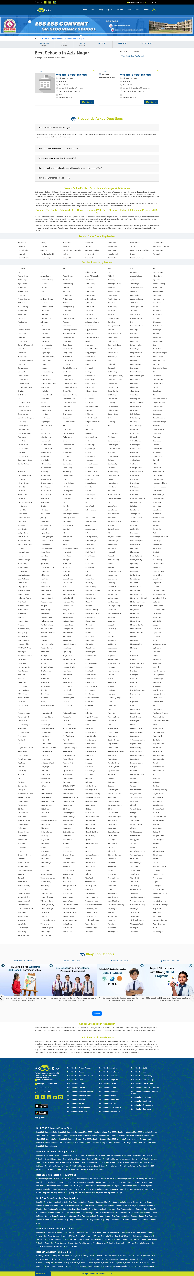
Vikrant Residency (24, 916)
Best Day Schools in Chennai (139, 1256)
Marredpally (157, 613)
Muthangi (133, 648)
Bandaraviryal (45, 337)
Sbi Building (45, 809)
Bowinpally (112, 368)
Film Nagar (112, 437)
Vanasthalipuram (47, 897)
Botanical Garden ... (70, 368)
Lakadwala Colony (114, 571)
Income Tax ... (113, 506)
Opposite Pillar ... (69, 705)
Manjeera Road (135, 609)
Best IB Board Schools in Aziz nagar (94, 1041)
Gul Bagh (156, 460)
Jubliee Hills (157, 529)
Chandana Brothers (115, 379)
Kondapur (156, 556)
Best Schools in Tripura (107, 1103)
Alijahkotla (111, 287)
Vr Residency (45, 924)
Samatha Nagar (135, 790)
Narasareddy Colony (137, 663)
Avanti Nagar (157, 314)
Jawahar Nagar (158, 517)
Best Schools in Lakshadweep (142, 1080)
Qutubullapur (157, 740)
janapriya (44, 517)
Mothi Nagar (67, 640)
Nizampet (111, 694)
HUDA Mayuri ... (90, 494)
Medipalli (88, 625)
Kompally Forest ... (136, 556)
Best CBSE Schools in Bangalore (70, 1132)
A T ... (65, 272)
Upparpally (89, 889)
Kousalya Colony (136, 560)
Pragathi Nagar (158, 728)
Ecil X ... (110, 429)
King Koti (156, 552)
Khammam (89, 242)
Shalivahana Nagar (92, 817)
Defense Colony (46, 406)
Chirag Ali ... (67, 391)
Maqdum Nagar (68, 613)
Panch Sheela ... (135, 713)
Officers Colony (158, 698)
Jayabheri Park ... (91, 521)
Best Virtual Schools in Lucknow (131, 1236)
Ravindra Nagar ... (136, 763)
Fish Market (157, 437)
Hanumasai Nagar (24, 475)
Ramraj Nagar (113, 759)
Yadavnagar (112, 928)
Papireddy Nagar (114, 717)
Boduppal (111, 364)
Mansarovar (22, 613)
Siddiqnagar (22, 836)
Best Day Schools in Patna (53, 1266)
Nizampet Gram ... (159, 694)
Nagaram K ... (135, 655)
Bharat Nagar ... (113, 356)
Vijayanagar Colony (70, 912)
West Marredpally (47, 928)
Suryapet (66, 246)
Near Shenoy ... (46, 678)
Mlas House (67, 636)
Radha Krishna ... (47, 744)
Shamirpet (134, 817)
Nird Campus (90, 694)
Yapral (155, 928)
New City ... (112, 686)
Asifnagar (133, 310)
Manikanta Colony (91, 609)
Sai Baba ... (112, 778)
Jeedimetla (156, 521)
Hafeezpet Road (136, 468)
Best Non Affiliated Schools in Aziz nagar (83, 1052)
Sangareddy (67, 258)
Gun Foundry (112, 464)
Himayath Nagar (69, 483)
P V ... (87, 709)
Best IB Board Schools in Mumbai (88, 1159)
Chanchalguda (23, 379)
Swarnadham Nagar (25, 870)
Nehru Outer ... (113, 682)
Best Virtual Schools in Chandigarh (111, 1243)
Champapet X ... (158, 376)
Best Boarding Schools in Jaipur (70, 1189)
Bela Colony (22, 349)
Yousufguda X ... (113, 932)
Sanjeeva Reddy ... (47, 797)
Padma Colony (135, 709)
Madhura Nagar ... (47, 594)
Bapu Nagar (45, 341)
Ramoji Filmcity (68, 759)
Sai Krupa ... (67, 782)
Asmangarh (22, 314)
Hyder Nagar (45, 498)
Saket (42, 790)
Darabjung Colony (24, 402)
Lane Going (44, 579)
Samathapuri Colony (160, 790)
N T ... (132, 652)
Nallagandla (157, 659)
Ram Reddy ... (113, 755)
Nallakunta (22, 663)
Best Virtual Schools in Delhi (47, 1232)
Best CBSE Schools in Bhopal (119, 1139)
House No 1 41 (23, 491)
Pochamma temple (47, 728)
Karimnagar (112, 242)
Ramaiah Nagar (158, 755)
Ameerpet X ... (45, 295)
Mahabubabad (158, 250)
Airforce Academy (159, 284)
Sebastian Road (158, 809)
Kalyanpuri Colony (114, 537)
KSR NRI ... (111, 567)
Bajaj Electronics (91, 330)
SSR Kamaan (45, 859)
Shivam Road (157, 828)
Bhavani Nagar (68, 360)
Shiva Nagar (67, 828)
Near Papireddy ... (159, 675)
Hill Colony (111, 479)
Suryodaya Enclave (159, 866)
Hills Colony (134, 479)
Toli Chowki (112, 882)
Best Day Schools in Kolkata (92, 1256)
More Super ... (45, 640)
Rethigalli (133, 767)
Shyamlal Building (91, 832)
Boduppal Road (135, 364)
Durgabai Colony (69, 422)
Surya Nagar (112, 866)
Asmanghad (45, 314)
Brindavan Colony (47, 372)
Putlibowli (21, 740)
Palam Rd (88, 713)
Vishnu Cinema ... (91, 916)
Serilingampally (68, 813)
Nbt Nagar (111, 667)
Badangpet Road (24, 330)
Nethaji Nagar (45, 686)
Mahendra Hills (68, 598)
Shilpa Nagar (22, 828)
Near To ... (111, 678)
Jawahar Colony (136, 517)
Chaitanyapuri (90, 376)
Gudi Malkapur (135, 460)
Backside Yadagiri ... (137, 326)
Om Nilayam (89, 701)
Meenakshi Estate (136, 625)
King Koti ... (22, 556)
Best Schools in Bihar (75, 1080)
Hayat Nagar (134, 475)
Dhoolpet (88, 410)
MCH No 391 (157, 621)
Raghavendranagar (70, 748)
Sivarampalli (67, 840)
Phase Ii (133, 725)
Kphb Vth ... (112, 563)
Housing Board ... (47, 491)
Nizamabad (67, 242)
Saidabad (111, 786)
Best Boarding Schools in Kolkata (101, 1179)
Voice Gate (22, 924)
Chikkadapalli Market (70, 387)
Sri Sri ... (88, 851)
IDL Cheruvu (22, 506)
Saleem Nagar (113, 790)
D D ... (155, 395)
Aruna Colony (112, 307)
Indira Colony (45, 510)
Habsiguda (89, 468)
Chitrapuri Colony (91, 391)
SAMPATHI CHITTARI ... (26, 794)
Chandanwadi (158, 379)
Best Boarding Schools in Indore (56, 1186)
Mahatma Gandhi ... (47, 598)
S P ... (20, 778)
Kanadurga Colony (47, 540)
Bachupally (89, 326)
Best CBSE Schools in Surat (47, 1139)
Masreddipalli (157, 617)
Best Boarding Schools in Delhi (48, 1179)
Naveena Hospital (69, 667)
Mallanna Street (23, 606)
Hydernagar (45, 502)
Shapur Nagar (45, 824)
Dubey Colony (135, 418)
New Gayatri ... (135, 686)
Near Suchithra (90, 678)
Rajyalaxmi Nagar (69, 755)
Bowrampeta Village (160, 368)
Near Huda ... (22, 675)
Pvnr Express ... (90, 740)
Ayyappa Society (136, 318)
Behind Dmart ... (136, 345)
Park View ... (45, 721)
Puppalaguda (112, 736)
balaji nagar (22, 333)
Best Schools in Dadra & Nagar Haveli (145, 1088)
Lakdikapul (134, 571)
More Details (87, 102)
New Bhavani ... (68, 686)
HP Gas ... (88, 491)
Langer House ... (91, 579)
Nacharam (156, 652)
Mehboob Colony (24, 629)
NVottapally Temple (92, 698)
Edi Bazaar (134, 429)
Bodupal (88, 364)
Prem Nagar (22, 736)
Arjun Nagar (89, 307)
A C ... (43, 268)
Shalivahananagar (114, 817)
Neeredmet (22, 682)
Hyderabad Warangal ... (138, 498)
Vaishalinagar (113, 893)
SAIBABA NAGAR (69, 786)
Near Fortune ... (113, 671)
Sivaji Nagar (45, 840)
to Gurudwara (90, 882)
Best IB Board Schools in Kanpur (82, 1166)
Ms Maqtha (112, 644)
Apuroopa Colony (47, 307)
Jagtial (132, 246)
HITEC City (21, 487)
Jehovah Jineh (68, 525)
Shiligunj (156, 824)
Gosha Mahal (90, 456)
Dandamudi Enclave (160, 399)
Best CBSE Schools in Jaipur (142, 1139)
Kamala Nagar (135, 537)
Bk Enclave (22, 364)
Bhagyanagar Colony (48, 356)
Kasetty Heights (46, 548)
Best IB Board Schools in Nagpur (99, 1162)
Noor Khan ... (45, 698)
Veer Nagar (157, 897)
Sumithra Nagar (135, 863)
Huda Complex (46, 494)
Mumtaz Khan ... (46, 648)
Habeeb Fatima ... (47, 468)
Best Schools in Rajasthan (108, 1092)
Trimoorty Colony (24, 886)
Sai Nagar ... (112, 782)
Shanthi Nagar (23, 824)
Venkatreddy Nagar (92, 909)
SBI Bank (21, 809)
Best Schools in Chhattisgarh (142, 1105)
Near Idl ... (44, 675)
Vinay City (44, 916)
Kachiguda (134, 533)
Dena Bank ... (67, 406)
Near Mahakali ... (91, 675)
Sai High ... (21, 782)
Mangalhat (67, 609)
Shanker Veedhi (158, 820)
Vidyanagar (134, 909)
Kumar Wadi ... (23, 571)
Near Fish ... (67, 671)
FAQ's (129, 10)
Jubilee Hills (134, 529)
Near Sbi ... (22, 678)
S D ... (155, 774)
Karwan (21, 548)
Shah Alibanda (113, 813)
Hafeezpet (111, 468)
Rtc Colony (89, 774)
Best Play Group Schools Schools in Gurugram (78, 1220)
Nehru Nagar (45, 682)
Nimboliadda (67, 694)
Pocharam (89, 728)
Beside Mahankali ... (92, 349)
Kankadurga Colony (25, 544)
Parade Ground (135, 717)
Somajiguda (134, 840)
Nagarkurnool (113, 254)
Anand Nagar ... (90, 295)
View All (97, 1013)
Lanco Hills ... (157, 575)
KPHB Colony (157, 560)
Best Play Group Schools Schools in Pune (111, 1206)
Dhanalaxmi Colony (25, 410)
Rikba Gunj (22, 771)
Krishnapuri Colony (47, 567)
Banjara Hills (134, 337)
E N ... (110, 425)
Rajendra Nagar (90, 751)
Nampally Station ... (92, 663)
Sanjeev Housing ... (159, 794)
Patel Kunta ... (113, 721)
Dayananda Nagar (69, 402)
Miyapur (88, 632)
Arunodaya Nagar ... (137, 307)
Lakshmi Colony (158, 571)
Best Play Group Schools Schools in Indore (133, 1209)
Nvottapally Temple (114, 698)
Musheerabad (113, 648)
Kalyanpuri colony (91, 537)
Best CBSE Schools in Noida (145, 1143)
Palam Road (112, 713)
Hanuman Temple (136, 471)
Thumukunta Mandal (48, 878)
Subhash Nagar (46, 863)
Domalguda (157, 414)
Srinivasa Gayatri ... (92, 855)
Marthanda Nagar (47, 617)
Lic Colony (111, 583)
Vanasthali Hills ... (24, 897)
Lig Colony (134, 583)
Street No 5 (134, 859)
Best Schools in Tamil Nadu (109, 1099)
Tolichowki (134, 882)
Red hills (156, 763)
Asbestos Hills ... (24, 310)
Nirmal (132, 254)
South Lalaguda (158, 840)
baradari (88, 341)
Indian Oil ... (22, 510)
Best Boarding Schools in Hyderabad (129, 1179)
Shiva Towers (90, 828)
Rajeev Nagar (67, 751)
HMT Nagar (112, 487)
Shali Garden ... (23, 817)
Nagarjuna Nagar (47, 659)
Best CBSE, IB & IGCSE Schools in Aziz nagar (82, 1044)
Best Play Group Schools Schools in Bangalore (86, 1202)
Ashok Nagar (67, 310)
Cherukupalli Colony (25, 387)
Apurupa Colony (68, 307)
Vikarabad (89, 258)
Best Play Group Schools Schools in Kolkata (121, 1202)
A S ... (20, 272)
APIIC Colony (134, 303)
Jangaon (44, 250)
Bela (154, 345)
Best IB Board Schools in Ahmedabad (116, 1159)
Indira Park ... (112, 510)
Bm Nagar (44, 364)
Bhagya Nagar (68, 353)
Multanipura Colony (159, 644)
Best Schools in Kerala (75, 1103)
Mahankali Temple (24, 598)
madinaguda (112, 594)
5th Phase (21, 268)
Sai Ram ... (44, 786)
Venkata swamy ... (24, 905)
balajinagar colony (114, 333)
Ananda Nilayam (136, 295)
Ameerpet (21, 295)
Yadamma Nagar (91, 928)
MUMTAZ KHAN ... (24, 648)
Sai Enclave (157, 778)
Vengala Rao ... (68, 901)
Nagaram (111, 655)
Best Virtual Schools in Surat (61, 1239)
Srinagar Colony (158, 851)
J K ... (87, 514)
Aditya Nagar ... (23, 280)
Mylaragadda (22, 652)
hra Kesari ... (112, 491)
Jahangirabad (135, 514)
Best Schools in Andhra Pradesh (79, 1068)
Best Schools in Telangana (141, 1109)
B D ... (132, 322)
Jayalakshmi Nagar (114, 521)
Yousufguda (89, 932)
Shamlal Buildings (24, 820)
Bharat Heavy (68, 356)
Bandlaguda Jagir (69, 337)
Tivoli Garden (22, 882)
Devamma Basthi (114, 406)
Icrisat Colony (157, 502)
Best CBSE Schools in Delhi (46, 1132)
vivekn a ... (111, 920)
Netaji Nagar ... (23, 686)
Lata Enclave (112, 579)
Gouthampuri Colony (25, 460)
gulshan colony (46, 464)
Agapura (133, 280)
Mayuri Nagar (135, 621)
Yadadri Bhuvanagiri (137, 258)
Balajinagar (89, 333)
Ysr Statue (134, 932)
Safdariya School (46, 778)
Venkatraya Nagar (47, 909)
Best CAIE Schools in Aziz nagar (104, 1049)
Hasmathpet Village (92, 475)
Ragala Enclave (113, 744)
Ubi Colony (44, 889)
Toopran (156, 882)
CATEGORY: (102, 43)
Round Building (46, 774)
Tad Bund (88, 870)
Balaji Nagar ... (46, 333)
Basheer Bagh (158, 341)
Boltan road (157, 364)
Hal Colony (44, 471)
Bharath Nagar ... (159, 356)
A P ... (155, 268)
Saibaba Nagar (90, 786)
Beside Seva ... (158, 349)
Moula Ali (156, 640)
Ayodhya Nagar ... (69, 318)
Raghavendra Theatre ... (49, 748)
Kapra (65, 544)
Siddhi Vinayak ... (136, 832)
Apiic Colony (112, 303)
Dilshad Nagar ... (113, 410)
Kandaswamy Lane (137, 540)
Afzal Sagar (89, 280)
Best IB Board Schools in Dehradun (125, 1162)
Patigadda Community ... (161, 721)
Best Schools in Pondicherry (141, 1076)
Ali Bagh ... (66, 287)
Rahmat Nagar (90, 748)
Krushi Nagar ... (90, 567)
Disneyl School (23, 414)
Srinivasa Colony (69, 855)
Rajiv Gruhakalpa (136, 751)
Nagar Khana (67, 655)
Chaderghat (67, 376)
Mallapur (44, 606)
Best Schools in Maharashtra (77, 1111)
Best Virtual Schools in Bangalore (71, 1232)
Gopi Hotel (66, 456)
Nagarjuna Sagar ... (70, 659)
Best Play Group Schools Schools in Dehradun (113, 1213)
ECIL (42, 429)
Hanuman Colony (91, 471)
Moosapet (156, 636)
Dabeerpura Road (69, 399)
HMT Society (134, 487)
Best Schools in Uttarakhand (141, 1097)
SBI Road (111, 809)
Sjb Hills (88, 840)
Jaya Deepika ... (23, 521)
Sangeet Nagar (135, 794)
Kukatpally (134, 567)
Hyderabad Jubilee (114, 498)
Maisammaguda (46, 602)
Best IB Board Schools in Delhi (47, 1155)
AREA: (82, 44)
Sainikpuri (21, 790)
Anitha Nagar (67, 299)
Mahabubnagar (158, 242)
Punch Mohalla (90, 736)
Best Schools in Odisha (107, 1084)
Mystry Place (45, 652)
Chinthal (21, 391)
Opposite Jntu (158, 701)
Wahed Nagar (90, 924)
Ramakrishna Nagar (25, 759)
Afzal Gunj (66, 280)
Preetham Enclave (159, 732)
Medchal (21, 625)
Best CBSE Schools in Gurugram (121, 1143)
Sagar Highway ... (69, 778)
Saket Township (68, 790)
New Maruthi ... (23, 690)
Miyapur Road (23, 636)
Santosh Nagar (158, 797)
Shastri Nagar (113, 824)
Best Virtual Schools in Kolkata (97, 1232)
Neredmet (133, 682)
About (93, 10)
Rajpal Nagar (157, 751)
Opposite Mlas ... (24, 705)
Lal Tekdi (66, 575)
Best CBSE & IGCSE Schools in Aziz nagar (113, 1044)
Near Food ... (89, 671)
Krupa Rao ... (67, 567)
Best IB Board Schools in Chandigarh (133, 1166)
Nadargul (44, 655)
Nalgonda (21, 246)
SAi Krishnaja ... (46, 782)
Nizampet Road (23, 698)
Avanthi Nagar (135, 314)
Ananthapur (157, 295)
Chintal (155, 387)
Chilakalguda (134, 387)
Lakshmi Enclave (24, 575)
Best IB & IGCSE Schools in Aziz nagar (53, 1047)
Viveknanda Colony (137, 920)
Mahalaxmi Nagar (159, 594)
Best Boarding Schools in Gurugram (59, 1193)
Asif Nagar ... (112, 310)
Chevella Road (45, 387)
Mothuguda (89, 640)
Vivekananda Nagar (70, 920)
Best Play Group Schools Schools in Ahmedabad (62, 1209)
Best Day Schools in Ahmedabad (88, 1259)
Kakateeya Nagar (47, 537)
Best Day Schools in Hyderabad (115, 1256)
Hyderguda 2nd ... (159, 498)
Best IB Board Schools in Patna (106, 1166)
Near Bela (156, 667)
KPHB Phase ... (68, 563)
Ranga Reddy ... (135, 759)
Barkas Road (112, 341)
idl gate (43, 506)
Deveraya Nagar (158, 406)
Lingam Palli (157, 583)
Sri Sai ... (133, 847)
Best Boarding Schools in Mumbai (89, 1182)
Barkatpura (134, 341)
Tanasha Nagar (135, 870)
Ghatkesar (21, 452)
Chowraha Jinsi (113, 391)
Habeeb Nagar (68, 468)
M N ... (65, 586)
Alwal (42, 291)
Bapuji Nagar (67, 341)
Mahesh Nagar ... (114, 598)
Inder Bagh (134, 506)
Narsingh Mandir (24, 667)
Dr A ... (110, 418)
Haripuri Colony (46, 475)
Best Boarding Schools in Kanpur (96, 1189)
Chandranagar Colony (48, 383)
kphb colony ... (46, 563)
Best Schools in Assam (75, 1072)
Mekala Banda (90, 629)
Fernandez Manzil (91, 437)
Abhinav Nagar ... (91, 272)
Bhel (109, 360)
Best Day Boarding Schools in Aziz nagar (125, 1027)
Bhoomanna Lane (159, 360)
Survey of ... (45, 866)
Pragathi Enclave (136, 728)
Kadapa (155, 533)
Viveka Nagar (157, 916)
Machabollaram (135, 586)
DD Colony (89, 402)
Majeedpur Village (69, 602)
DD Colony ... (112, 402)
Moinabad (133, 636)
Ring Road (44, 771)
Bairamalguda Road (70, 330)
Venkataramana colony (93, 905)
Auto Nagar (89, 314)
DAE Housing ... (90, 399)
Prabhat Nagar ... (114, 728)
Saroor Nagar (23, 805)
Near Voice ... (135, 678)
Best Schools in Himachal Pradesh (80, 1092)
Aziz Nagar (44, 322)
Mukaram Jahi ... (136, 644)
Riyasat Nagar (68, 771)
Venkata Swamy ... (159, 901)
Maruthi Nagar (68, 617)
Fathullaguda (67, 437)
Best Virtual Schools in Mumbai (78, 1236)
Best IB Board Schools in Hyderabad (127, 1155)
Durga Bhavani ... (159, 418)
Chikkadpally (89, 387)
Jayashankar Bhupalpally (72, 250)
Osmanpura (112, 705)
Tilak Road (89, 878)
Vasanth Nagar (68, 897)
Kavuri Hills (134, 548)
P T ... (65, 709)
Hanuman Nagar (114, 471)
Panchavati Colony (24, 717)
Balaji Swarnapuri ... (70, 333)
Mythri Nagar (67, 652)
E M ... (87, 425)
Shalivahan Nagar (69, 817)
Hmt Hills (88, 487)
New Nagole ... (90, 690)
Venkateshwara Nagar (138, 905)
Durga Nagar (22, 422)
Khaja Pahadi (90, 552)
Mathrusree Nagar (47, 621)
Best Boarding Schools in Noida (86, 1193)
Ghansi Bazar (157, 448)
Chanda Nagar (46, 379)
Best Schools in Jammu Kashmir (79, 1095)
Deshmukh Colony (91, 406)
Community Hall (46, 395)
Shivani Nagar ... (24, 832)
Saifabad (156, 786)
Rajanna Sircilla (23, 258)
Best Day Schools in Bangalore (68, 1256)
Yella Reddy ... (23, 932)
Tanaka (110, 870)
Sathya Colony (90, 805)
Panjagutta (67, 717)
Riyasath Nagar (113, 771)
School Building (135, 809)
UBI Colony (22, 889)
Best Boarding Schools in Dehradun (133, 1186)
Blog (101, 10)
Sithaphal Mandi (158, 836)
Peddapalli (156, 254)
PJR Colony (22, 728)
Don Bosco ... (45, 418)
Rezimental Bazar (159, 767)
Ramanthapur (45, 759)
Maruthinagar (113, 617)
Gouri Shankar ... (114, 456)
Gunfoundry (134, 464)
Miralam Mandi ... (69, 632)
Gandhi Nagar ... (113, 445)
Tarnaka (21, 874)
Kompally (111, 556)
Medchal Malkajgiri (47, 254)
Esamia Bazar (45, 433)
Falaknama (157, 433)
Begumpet (89, 345)
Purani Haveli (157, 736)
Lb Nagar (44, 583)
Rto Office (111, 774)
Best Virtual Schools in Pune (54, 1236)
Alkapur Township (136, 287)
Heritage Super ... (47, 479)
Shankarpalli (112, 820)
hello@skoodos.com (136, 2)
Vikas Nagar (134, 912)
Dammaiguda (135, 399)
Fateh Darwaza (46, 437)
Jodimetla (44, 529)
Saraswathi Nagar (91, 801)
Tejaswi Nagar (68, 874)
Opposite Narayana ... (48, 705)
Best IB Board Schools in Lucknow (145, 1159)
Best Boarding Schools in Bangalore (74, 1179)
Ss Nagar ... (22, 859)
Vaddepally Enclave (47, 893)
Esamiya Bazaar (68, 433)
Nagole (87, 659)
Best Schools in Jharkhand (141, 1101)
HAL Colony (67, 471)
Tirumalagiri (134, 878)
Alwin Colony (89, 291)
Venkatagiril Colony (47, 905)
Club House (22, 395)
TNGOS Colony (46, 882)
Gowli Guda (45, 460)
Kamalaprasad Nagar (160, 537)
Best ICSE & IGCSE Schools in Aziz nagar (82, 1047)
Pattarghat (67, 725)
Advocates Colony (47, 280)
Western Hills (67, 928)
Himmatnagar (135, 483)
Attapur (65, 314)
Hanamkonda (23, 250)
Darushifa (44, 402)
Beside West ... (23, 353)
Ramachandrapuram (137, 755)
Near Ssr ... (67, 678)
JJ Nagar (133, 525)
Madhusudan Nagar (70, 594)
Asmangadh (157, 310)
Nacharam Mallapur (25, 655)
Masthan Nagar (23, 621)
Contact (146, 10)
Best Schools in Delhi (139, 1068)
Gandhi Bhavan (68, 445)
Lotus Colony (45, 586)
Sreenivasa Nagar (91, 843)
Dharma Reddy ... (47, 410)
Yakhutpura (134, 928)
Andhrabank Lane (47, 299)
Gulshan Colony (23, 464)
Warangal (44, 242)
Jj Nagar (111, 525)
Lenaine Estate (68, 583)
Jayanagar (134, 521)
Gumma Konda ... (91, 464)
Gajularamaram (158, 441)
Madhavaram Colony (92, 590)
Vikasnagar (157, 912)
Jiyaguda (88, 525)
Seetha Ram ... (46, 813)
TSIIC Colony (134, 886)
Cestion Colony (23, 376)
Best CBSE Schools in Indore (146, 1136)
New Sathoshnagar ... (138, 690)
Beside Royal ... (135, 349)
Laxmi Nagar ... (158, 579)
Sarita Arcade (157, 801)
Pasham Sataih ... (91, 721)
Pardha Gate (22, 721)
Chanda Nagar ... (91, 379)
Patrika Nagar (45, 725)
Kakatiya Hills (67, 537)
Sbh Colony (134, 805)
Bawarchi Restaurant (25, 345)
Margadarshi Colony (92, 613)
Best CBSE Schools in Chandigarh (94, 1143)
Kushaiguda (67, 571)
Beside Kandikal (68, 349)
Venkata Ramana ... (137, 901)
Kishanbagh (45, 556)
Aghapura (156, 280)
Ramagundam (135, 242)
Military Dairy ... (23, 632)
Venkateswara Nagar (25, 909)
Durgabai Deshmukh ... (93, 422)
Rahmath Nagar (113, 748)
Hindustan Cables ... (160, 483)
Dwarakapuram (23, 425)
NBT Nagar (89, 667)
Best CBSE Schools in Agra (46, 1146)
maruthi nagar (90, 617)
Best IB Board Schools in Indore (49, 1162)
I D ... (87, 502)
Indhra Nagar (157, 506)
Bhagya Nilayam (136, 353)
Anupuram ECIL (158, 299)
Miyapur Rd (157, 632)
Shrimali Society (68, 832)
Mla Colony (44, 636)
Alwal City (66, 291)
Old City (43, 701)
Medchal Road (68, 625)
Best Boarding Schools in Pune (63, 1182)
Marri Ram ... (22, 617)
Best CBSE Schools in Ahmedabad (96, 1136)
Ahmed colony (90, 284)
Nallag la (133, 659)
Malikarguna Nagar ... (138, 602)
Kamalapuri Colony (24, 540)
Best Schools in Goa (138, 1072)
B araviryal (111, 322)
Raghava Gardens (159, 744)
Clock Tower (157, 391)
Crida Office (89, 395)
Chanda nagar (68, 379)
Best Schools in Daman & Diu (142, 1084)
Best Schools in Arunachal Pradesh (80, 1076)
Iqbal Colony (22, 514)
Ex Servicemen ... (114, 433)
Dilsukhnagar (135, 410)
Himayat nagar (158, 479)
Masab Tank (134, 617)
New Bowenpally (91, 686)
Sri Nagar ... (45, 847)
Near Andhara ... (136, 667)
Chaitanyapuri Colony (115, 376)
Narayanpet (89, 254)
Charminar (134, 383)
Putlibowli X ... (45, 740)
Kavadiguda (112, 548)
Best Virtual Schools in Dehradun (110, 1239)
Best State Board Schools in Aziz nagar (121, 1041)
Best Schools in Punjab (107, 1088)
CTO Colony (112, 395)
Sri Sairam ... (45, 851)
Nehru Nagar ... (68, 682)
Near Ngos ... (134, 675)
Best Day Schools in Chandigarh (76, 1266)
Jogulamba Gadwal (92, 250)
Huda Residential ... (114, 494)
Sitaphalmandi (135, 836)
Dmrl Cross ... (67, 414)
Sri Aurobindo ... (113, 843)
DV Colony (111, 422)
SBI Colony (67, 809)
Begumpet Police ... (114, 345)
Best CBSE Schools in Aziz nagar (46, 1041)
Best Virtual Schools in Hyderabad (123, 1232)
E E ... (65, 425)
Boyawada (22, 372)
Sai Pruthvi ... (22, 786)
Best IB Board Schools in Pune (63, 1159)
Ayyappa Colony (91, 318)
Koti (86, 560)
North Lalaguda (68, 698)
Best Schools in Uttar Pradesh (110, 1107)
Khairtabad (67, 552)
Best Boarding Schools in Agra (110, 1193)
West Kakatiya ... (24, 928)
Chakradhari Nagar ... (137, 376)
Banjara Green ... (114, 337)
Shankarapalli (90, 820)
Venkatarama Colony (70, 905)
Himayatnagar (113, 483)
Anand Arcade (68, 295)
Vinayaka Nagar (68, 916)
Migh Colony (157, 629)
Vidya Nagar (112, 909)
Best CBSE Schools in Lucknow (122, 1136)
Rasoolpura (89, 763)
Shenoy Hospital (136, 824)
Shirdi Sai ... (45, 828)
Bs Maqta (88, 372)
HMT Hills (66, 487)
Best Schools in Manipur (108, 1068)
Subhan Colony (23, 863)
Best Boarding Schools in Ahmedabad (117, 1182)
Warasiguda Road (136, 924)
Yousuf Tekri (67, 932)
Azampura (156, 318)
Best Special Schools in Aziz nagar (144, 1030)
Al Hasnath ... (23, 287)
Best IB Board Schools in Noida (70, 1169)
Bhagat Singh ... (46, 353)
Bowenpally (89, 368)
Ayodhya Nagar (46, 318)
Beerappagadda (46, 345)
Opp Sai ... (111, 701)
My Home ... (157, 648)
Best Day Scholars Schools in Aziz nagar (117, 1030)
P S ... (42, 709)
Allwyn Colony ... (24, 291)
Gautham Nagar (46, 448)
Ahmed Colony (68, 284)
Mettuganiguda (135, 629)
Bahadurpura (45, 330)
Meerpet (156, 625)
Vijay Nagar (157, 909)
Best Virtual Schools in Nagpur (85, 1239)
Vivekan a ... (22, 920)
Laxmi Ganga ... (135, 579)
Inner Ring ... (134, 510)
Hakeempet (157, 468)
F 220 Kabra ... (135, 433)
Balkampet (22, 337)
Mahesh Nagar (90, 598)
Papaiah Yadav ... (91, 717)
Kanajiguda (67, 540)
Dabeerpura (45, 399)
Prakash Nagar (90, 732)
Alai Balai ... (45, 287)
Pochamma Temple (69, 728)
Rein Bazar (89, 767)
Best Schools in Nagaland (108, 1080)
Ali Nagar (88, 287)
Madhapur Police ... (25, 590)
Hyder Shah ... (68, 498)
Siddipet (88, 246)
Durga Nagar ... (46, 422)
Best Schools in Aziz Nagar (73, 38)
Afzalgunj (111, 280)
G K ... (65, 441)
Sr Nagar (66, 843)
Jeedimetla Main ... (47, 525)
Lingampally (22, 586)
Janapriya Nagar (69, 517)
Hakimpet (21, 471)
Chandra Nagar (23, 383)
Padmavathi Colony (47, 713)
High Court (89, 479)
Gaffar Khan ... (135, 441)
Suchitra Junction (69, 863)
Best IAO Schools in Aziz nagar (126, 1049)
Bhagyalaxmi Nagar (160, 353)
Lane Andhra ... (23, 579)
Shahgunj (133, 813)
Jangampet (112, 517)
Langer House (68, 579)
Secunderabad (23, 813)
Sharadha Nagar (69, 824)
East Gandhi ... (158, 425)
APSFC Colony (23, 307)
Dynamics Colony (47, 425)
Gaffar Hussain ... (114, 441)
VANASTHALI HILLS (160, 893)
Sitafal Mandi (112, 836)
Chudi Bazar (134, 391)
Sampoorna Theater (47, 794)
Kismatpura (67, 556)
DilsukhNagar (157, 410)
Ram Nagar (89, 755)
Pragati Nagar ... (69, 732)
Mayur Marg (112, 621)
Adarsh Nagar (68, 276)
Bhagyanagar (23, 356)
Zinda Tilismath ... (24, 935)
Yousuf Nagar (45, 932)
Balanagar (134, 333)
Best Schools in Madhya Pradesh (79, 1107)
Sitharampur (22, 840)
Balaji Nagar (157, 330)
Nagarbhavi (22, 659)
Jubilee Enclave (113, 529)
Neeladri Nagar (158, 678)
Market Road (134, 613)
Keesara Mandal (23, 552)
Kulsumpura (157, 567)
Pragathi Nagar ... (24, 732)
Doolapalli (66, 418)
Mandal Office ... (23, 609)
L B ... (87, 571)
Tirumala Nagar (113, 878)
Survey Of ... (67, 866)
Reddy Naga (45, 767)
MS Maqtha (89, 644)
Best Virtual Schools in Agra (66, 1246)
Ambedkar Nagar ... (114, 291)
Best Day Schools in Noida (123, 1266)
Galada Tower (23, 445)
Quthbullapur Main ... (137, 740)
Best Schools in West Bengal (109, 1111)
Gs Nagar (111, 460)
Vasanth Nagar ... (91, 897)
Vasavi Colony (113, 897)
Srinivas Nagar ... (46, 855)
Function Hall (45, 441)
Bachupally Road (114, 326)
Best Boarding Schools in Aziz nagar (97, 1027)
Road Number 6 (158, 771)
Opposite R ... (90, 705)
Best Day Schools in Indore (135, 1259)
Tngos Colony (67, 882)
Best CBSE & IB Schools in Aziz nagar (53, 1044)
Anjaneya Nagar (91, 299)
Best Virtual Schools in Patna (86, 1243)
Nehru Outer (89, 682)
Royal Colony (67, 774)
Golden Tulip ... (135, 452)
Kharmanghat (135, 552)
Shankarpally (134, 820)
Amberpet (133, 291)
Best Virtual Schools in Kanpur (62, 1243)
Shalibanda (44, 817)
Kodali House (90, 556)
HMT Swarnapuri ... (159, 487)
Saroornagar (67, 805)
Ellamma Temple (158, 429)
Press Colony (45, 736)
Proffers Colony (68, 736)
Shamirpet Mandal (159, 817)
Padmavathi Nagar (69, 713)
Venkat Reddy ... (113, 901)
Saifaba (133, 786)
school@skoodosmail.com (47, 1084)
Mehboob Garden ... (47, 629)
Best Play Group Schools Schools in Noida (113, 1220)
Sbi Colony (89, 809)
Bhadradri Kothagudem (161, 246)
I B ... (64, 502)
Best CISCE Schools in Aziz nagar (80, 1049)
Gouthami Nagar (158, 456)
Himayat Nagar (23, 483)
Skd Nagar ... (112, 840)
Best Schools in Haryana (76, 1088)
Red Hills (21, 767)
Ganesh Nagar (23, 448)
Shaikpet (156, 813)
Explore (109, 10)
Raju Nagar (44, 755)
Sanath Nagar (68, 794)
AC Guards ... (135, 272)
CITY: (63, 44)
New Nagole (67, 690)
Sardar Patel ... (135, 801)
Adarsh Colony (46, 276)
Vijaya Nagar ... (46, 912)
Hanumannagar (158, 471)
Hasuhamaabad (113, 475)
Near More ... (112, 675)
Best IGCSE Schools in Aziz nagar (108, 1047)
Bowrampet (134, 368)
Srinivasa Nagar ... (114, 855)
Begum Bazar (67, 345)
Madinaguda (89, 594)
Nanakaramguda (114, 663)
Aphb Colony (89, 303)
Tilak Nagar (67, 878)
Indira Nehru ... (90, 510)
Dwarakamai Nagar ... (160, 422)
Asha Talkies (45, 310)
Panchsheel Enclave (47, 717)
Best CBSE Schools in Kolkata (95, 1132)
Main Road (22, 602)
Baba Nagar (67, 326)
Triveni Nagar (112, 886)
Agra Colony (22, 284)
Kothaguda (44, 560)
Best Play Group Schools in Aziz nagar (70, 1027)
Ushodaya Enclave (24, 893)
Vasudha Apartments (137, 897)
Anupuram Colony (136, 299)
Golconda (111, 452)
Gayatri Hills (67, 448)
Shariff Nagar (90, 824)
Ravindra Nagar (113, 763)
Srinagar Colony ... (24, 855)
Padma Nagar (158, 709)
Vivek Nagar (134, 916)
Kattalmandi (89, 548)
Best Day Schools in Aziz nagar (45, 1027)
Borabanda (44, 368)
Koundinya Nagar (114, 560)
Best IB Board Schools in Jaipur (56, 1166)
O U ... (132, 698)
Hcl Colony (21, 479)
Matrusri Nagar (90, 621)
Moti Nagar (134, 640)
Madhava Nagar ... (69, 590)
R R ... (20, 744)
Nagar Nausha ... (91, 655)
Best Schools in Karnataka (76, 1099)
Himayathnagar (90, 483)
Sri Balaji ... (134, 843)
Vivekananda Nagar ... (93, 920)
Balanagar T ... (158, 333)
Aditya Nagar (157, 276)
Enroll (136, 10)
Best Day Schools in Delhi (46, 1256)
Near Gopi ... (134, 671)
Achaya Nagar (158, 272)
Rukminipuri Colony (137, 774)
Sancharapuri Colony (92, 794)
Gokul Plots (89, 452)
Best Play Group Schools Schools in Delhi (52, 1202)
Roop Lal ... (22, 774)
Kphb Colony (22, 563)
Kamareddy (112, 250)
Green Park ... (67, 460)
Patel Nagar (134, 721)
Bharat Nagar (90, 356)
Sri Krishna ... (22, 847)
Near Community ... (47, 671)
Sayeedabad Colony (115, 805)
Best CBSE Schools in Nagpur (70, 1139)
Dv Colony (133, 422)
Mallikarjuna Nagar (114, 606)
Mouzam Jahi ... (23, 644)
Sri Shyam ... (67, 851)
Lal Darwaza (45, 575)
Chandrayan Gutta (91, 383)
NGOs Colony (22, 694)
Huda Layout (67, 494)
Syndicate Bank (68, 870)
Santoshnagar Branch (48, 801)
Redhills (65, 767)
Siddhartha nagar (114, 832)
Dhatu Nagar (67, 410)
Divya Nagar (45, 414)
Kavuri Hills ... (157, 548)
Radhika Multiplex (69, 744)
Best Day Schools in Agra (144, 1266)
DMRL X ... (89, 414)
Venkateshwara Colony (116, 905)
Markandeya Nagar (114, 613)
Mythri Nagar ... (90, 652)
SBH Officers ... (158, 805)
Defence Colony (23, 406)
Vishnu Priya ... (113, 916)
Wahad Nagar (68, 924)
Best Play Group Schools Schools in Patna (128, 1216)
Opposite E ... (135, 701)
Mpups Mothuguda (69, 644)
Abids (110, 272)
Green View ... (90, 460)
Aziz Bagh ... (22, 322)
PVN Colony (67, 740)
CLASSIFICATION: (147, 43)
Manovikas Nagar (159, 609)
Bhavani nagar (46, 360)
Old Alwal (21, 701)
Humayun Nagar (158, 494)
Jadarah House (113, 514)
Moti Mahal (112, 640)
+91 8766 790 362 (43, 1088)
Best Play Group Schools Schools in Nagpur (78, 1213)
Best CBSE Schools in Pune (47, 1136)
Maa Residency (90, 586)
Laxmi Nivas (22, 583)
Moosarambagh (23, 640)
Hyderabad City (90, 498)
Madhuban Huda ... (159, 590)
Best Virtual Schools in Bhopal (135, 1239)
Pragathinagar (46, 732)
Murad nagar (67, 648)
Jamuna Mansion (24, 517)
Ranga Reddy (45, 258)
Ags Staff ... (45, 284)
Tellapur (88, 874)
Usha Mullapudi (135, 889)
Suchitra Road (90, 863)
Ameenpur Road (158, 291)
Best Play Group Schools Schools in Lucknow (98, 1209)
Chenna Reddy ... (159, 383)
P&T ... (110, 709)
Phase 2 (88, 725)
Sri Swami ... (112, 851)
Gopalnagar (45, 456)
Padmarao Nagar (24, 713)
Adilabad (44, 246)
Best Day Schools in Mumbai (64, 1259)
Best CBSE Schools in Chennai (145, 1132)
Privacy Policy (40, 1118)
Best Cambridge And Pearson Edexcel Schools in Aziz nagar (119, 1052)
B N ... (20, 326)
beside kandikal (46, 349)
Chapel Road (112, 383)
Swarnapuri (45, 870)
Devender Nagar (136, 406)
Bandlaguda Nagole (92, 337)
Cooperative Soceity (70, 395)
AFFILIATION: (123, 43)
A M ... (110, 268)
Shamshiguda (68, 820)
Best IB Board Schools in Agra (94, 1169)
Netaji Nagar (157, 682)
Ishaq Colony (45, 514)
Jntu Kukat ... (23, 529)
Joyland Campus (91, 529)
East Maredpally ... (24, 429)
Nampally (44, 663)
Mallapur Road (68, 606)
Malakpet (88, 602)
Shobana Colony (46, 832)
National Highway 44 (48, 667)
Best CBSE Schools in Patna (70, 1143)
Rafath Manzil (90, 744)
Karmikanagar (135, 544)
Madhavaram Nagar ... (116, 590)
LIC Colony (89, 583)
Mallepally (88, 606)
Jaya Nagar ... (68, 521)
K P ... (65, 533)
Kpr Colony (134, 563)
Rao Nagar (22, 763)
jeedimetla (21, 525)
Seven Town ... (90, 813)
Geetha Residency (114, 448)
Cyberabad (134, 395)
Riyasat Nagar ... (91, 771)
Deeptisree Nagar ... (159, 402)
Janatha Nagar (90, 517)
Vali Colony (134, 893)
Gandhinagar (135, 445)
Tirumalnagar (157, 878)
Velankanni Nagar (47, 901)
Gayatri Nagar (90, 448)
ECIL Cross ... (67, 429)
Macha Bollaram (113, 586)
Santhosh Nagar (136, 797)
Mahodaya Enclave (159, 598)
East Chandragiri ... (137, 425)
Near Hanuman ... (159, 671)
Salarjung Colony (91, 790)
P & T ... (133, 705)
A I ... (87, 268)
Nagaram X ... (157, 655)
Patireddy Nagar (24, 725)
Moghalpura (112, 636)
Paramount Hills (158, 717)
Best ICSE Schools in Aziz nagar (69, 1041)
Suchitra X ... (112, 863)
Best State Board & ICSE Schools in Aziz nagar (137, 1047)
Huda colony (157, 491)
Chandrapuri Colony (70, 383)
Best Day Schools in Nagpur (60, 1263)
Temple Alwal (134, 874)
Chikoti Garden (113, 387)
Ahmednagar (134, 284)
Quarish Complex (114, 740)
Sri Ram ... (89, 847)
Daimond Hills (112, 399)
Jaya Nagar (45, 521)
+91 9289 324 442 (43, 1092)
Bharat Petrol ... (135, 356)
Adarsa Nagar (23, 276)
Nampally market (69, 663)
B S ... (42, 326)
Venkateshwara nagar (160, 905)
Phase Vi (156, 725)
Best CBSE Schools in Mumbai (70, 1136)
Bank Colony (22, 341)
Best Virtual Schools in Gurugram (138, 1243)
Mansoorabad (45, 613)
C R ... (155, 372)
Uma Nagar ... (68, 889)
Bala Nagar (134, 330)
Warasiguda (112, 924)
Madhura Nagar (23, 594)
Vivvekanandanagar (160, 920)
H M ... (155, 464)
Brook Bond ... (68, 372)
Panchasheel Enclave (160, 713)
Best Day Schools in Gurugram (100, 1266)
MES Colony (112, 629)
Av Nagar (111, 314)
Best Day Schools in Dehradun (83, 1263)
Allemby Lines (157, 287)
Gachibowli (89, 441)
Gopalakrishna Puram (25, 456)
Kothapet (66, 560)
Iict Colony (66, 506)
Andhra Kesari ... (24, 299)
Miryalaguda (112, 246)
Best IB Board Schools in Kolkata (100, 1155)
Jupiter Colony (46, 533)
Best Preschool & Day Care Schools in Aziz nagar (60, 1030)
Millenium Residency (48, 632)
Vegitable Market (24, 901)
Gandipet (156, 445)
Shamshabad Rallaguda (49, 820)
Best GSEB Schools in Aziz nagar (56, 1052)
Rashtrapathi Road (47, 763)
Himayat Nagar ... (47, 483)
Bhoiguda (133, 360)
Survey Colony (23, 866)
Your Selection (42, 1274)
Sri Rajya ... (67, 847)
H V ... (20, 468)
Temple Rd (21, 878)
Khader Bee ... (45, 552)
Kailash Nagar (23, 537)
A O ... (132, 268)
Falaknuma (22, 437)
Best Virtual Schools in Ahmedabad (104, 1236)
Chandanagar (135, 379)
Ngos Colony (45, 694)
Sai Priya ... (157, 782)
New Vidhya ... (158, 690)
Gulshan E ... (67, 464)
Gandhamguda (46, 445)
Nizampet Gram (135, 694)
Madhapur (156, 586)
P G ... (20, 709)
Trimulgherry (45, 886)
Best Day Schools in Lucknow (113, 1259)
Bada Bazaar (157, 326)
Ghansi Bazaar (135, 448)
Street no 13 (112, 859)
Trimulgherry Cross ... (70, 886)
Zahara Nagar (158, 932)
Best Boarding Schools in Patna (121, 1189)
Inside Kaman (157, 510)
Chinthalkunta (45, 391)
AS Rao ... (156, 307)
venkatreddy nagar (69, 909)
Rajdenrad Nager (46, 751)
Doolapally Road (91, 418)
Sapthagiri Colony (69, 801)
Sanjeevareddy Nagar (70, 797)
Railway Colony (135, 748)
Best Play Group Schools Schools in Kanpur (94, 1216)
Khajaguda (112, 552)
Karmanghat (112, 544)
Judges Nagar (23, 533)
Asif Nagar (89, 310)
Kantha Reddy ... (46, 544)
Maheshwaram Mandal (138, 598)
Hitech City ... (45, 487)
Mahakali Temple (136, 594)
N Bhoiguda (112, 652)
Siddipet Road (157, 832)
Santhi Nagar (112, 797)
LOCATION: (44, 44)
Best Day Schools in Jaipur (128, 1263)
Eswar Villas (89, 433)
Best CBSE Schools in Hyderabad (120, 1132)
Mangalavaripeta (46, 609)
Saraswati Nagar (114, 801)
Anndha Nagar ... (114, 299)
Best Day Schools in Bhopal (106, 1263)
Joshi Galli (66, 529)
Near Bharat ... (23, 671)
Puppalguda (134, 736)
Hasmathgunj (68, 475)
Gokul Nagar (67, 452)
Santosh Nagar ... (24, 801)
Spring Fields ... (46, 843)
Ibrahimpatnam (135, 502)
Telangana (46, 38)
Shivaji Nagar (112, 828)
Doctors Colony (113, 414)
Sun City (156, 863)
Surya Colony (90, 866)
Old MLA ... (67, 701)
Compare (119, 10)
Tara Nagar (157, 870)
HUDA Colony (22, 494)
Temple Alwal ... (158, 874)
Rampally (88, 759)
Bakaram (111, 330)
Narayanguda (157, 663)
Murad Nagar (90, 648)
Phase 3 (111, 725)
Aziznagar (66, 322)
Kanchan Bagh (90, 540)
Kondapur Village (24, 560)
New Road (111, 690)
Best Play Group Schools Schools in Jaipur (61, 1216)
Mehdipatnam (68, 629)
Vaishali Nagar (90, 893)
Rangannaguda (158, 759)
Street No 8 (157, 859)
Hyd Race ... (22, 498)
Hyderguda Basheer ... (26, 502)
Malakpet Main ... (114, 602)
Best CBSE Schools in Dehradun (95, 1139)
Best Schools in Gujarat (75, 1084)
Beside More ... (113, 349)
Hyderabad (56, 38)
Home (85, 10)
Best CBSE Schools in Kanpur (47, 1143)
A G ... (65, 268)
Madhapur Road (46, 590)
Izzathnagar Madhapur (71, 514)
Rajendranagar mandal (116, 751)
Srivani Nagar (157, 855)
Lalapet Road (112, 575)
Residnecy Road (113, 767)
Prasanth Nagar (113, 732)
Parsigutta (66, 721)
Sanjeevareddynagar (92, 797)
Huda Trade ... (135, 494)
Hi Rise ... (66, 479)
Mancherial (22, 254)
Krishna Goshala (158, 563)
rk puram (133, 771)
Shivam (133, 828)
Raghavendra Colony (25, 748)
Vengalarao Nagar (91, 901)
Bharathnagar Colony (25, 360)
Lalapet (88, 575)
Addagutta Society (136, 276)
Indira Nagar (67, 510)
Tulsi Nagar (157, 886)
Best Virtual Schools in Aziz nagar (90, 1030)
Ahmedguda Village (114, 284)
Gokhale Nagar (46, 452)
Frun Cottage (22, 441)
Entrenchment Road (25, 433)
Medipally (111, 625)
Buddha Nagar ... (136, 372)
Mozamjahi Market (47, 644)
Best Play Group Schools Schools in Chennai (77, 1206)
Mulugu (65, 254)
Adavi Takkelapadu (92, 276)
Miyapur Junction (136, 632)
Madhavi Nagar (135, 590)
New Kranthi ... (158, 686)
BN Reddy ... (67, 364)
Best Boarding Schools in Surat (81, 1186)
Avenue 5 (21, 318)
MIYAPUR (111, 632)
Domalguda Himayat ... (26, 418)
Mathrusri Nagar (69, 621)
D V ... (20, 399)
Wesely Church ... (159, 924)
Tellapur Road (112, 874)
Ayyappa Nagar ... (114, 318)
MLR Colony (89, 636)
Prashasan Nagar (136, 732)
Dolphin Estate (135, 414)
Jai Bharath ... (158, 514)
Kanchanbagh (113, 540)
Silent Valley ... (68, 836)
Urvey (110, 889)
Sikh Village (44, 836)
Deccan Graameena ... (138, 402)
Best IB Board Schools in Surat (73, 1162)
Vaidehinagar (67, 893)
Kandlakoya (157, 540)
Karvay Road (157, 544)
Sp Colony (21, 843)
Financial (133, 437)
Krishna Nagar (23, 567)
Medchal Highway (47, 625)
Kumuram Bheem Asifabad (139, 250)
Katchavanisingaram (70, 548)
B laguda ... (157, 322)
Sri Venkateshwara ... (137, 851)
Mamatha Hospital (136, 606)
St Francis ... (67, 859)
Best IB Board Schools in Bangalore (74, 1155)
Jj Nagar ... (156, 525)
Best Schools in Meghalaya (109, 1072)
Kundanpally (45, 571)
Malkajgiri (156, 602)
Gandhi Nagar (90, 445)
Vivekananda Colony (48, 920)
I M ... (110, 502)
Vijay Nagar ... (23, 912)
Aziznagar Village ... (92, 322)
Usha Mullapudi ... (159, 889)
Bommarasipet (23, 368)
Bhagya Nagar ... (91, 353)
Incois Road (89, 506)
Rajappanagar (23, 751)
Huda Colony (134, 491)
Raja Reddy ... (157, 748)
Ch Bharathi (45, 376)
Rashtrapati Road (69, 763)
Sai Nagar (88, 782)
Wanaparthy (112, 258)
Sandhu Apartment (114, 794)
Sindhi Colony (90, 836)
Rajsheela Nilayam (24, 755)
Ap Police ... (67, 303)
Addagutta (111, 276)
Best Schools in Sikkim (107, 1095)
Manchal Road (158, 606)
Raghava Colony (136, 744)
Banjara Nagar (158, 337)
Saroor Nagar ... (46, 805)
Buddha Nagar (113, 372)
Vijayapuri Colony (91, 912)
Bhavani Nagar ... (91, 360)
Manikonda (112, 609)
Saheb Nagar (90, 778)
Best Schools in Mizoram (108, 1076)
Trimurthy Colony (91, 886)
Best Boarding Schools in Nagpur (106, 1186)
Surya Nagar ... (135, 866)
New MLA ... (45, 690)
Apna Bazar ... (158, 303)
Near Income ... (68, 675)
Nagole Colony (113, 659)
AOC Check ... (23, 303)
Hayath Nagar (158, 475)
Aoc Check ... (45, 303)
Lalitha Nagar (135, 575)
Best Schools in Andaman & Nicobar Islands (144, 1092)
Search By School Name (129, 52)
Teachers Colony (46, 874)
